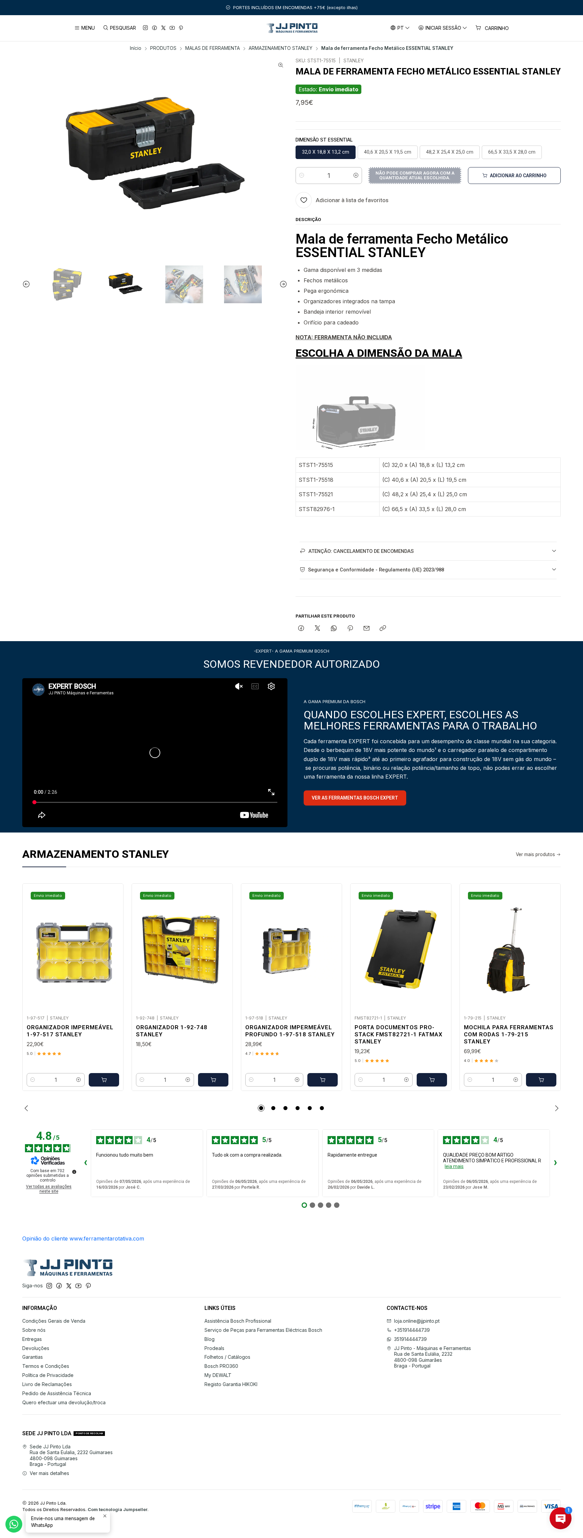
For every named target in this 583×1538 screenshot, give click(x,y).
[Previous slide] (27, 284)
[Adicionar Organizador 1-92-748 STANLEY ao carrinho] (213, 1080)
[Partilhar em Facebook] (301, 629)
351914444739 (410, 1339)
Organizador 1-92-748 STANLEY (171, 1031)
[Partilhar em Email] (366, 629)
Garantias (32, 1357)
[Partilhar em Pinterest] (350, 629)
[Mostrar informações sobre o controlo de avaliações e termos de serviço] (74, 1171)
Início (135, 48)
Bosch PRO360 (221, 1366)
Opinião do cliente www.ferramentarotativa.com (83, 1238)
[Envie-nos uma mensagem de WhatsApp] (13, 1524)
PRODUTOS (163, 48)
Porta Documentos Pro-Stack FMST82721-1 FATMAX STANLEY (399, 1034)
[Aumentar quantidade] (356, 175)
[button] (261, 1108)
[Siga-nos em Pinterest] (181, 28)
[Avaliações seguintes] (555, 1163)
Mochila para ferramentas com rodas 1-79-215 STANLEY (509, 1034)
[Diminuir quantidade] (301, 175)
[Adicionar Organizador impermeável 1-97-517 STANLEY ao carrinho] (104, 1080)
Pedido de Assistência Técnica (56, 1393)
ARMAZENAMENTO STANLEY (280, 48)
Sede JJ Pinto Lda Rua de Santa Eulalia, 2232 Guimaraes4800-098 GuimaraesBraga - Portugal (71, 1455)
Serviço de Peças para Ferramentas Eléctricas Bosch (263, 1330)
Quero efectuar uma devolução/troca (64, 1402)
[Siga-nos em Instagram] (145, 28)
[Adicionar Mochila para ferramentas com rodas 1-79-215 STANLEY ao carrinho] (541, 1080)
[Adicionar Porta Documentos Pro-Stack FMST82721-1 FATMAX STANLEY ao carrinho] (432, 1080)
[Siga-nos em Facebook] (154, 28)
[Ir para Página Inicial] (292, 28)
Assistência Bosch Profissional (237, 1321)
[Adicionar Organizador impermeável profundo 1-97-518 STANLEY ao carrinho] (322, 1080)
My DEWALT (217, 1375)
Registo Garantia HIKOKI (230, 1384)
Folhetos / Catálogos (227, 1357)
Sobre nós (34, 1330)
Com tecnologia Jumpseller (117, 1509)
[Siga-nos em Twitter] (163, 28)
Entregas (32, 1339)
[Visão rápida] (111, 947)
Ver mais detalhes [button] (49, 1473)
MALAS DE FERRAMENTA (212, 48)
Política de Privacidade (48, 1375)
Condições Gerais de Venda (53, 1321)
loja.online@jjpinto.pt (417, 1321)
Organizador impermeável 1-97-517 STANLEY (70, 1031)
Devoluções (35, 1348)
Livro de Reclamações (47, 1384)
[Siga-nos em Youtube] (172, 28)
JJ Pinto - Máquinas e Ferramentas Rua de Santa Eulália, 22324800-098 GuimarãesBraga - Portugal (432, 1357)
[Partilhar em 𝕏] (317, 629)
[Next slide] (282, 284)
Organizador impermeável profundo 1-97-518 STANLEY (290, 1031)
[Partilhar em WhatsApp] (333, 629)
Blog (209, 1339)
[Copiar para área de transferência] (382, 629)
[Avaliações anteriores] (85, 1163)
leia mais (454, 1166)
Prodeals (214, 1348)
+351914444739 (412, 1330)
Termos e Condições (45, 1366)
